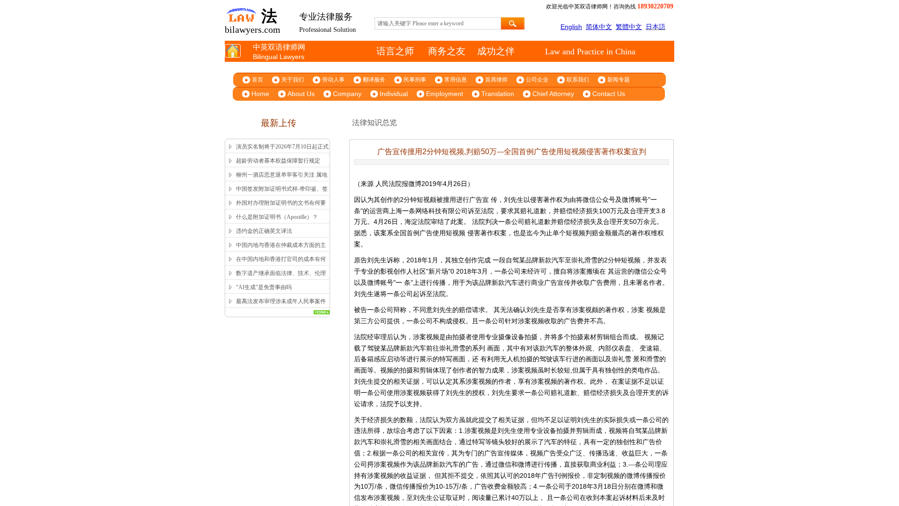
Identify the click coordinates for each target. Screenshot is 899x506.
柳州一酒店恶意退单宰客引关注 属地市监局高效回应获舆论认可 (281, 180)
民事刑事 (415, 79)
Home (260, 93)
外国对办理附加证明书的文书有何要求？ (281, 209)
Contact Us (608, 93)
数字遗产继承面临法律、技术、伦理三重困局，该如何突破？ (281, 279)
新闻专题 (618, 79)
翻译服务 (374, 79)
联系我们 (578, 79)
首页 (257, 79)
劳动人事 (333, 79)
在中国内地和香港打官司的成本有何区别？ (281, 265)
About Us (301, 93)
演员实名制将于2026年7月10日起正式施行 (282, 152)
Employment (444, 93)
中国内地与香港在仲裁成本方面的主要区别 (281, 251)
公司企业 (537, 79)
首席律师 (496, 79)
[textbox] (438, 23)
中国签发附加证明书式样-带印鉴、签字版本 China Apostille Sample (282, 195)
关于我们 (292, 79)
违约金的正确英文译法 (264, 231)
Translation (497, 93)
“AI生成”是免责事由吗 (264, 287)
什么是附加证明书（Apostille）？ (277, 217)
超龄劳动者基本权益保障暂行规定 (278, 160)
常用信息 (455, 79)
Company (347, 93)
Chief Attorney (553, 93)
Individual (394, 93)
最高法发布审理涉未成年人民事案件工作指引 (281, 307)
